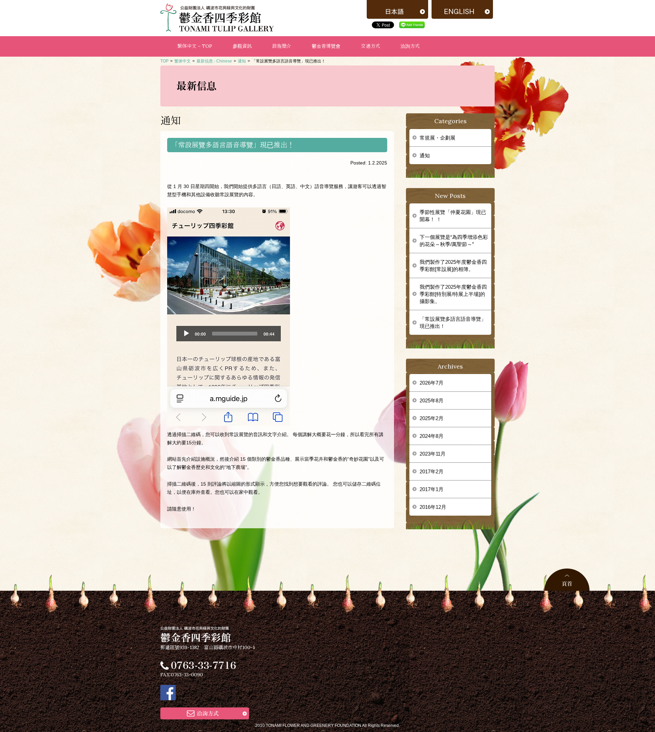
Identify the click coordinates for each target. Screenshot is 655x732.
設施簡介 (281, 46)
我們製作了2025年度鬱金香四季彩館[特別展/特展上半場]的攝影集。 (453, 294)
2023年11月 (433, 454)
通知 (425, 155)
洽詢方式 (410, 46)
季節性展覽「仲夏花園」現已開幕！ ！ (453, 215)
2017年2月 (431, 471)
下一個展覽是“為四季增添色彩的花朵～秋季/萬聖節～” (454, 240)
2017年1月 (431, 489)
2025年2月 (431, 418)
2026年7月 (431, 383)
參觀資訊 (242, 46)
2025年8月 (431, 400)
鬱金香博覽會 (326, 46)
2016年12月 (433, 507)
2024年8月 (431, 436)
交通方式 (370, 46)
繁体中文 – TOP (194, 46)
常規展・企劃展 (437, 138)
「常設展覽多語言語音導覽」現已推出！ (453, 322)
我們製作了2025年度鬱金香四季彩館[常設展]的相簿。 (453, 265)
